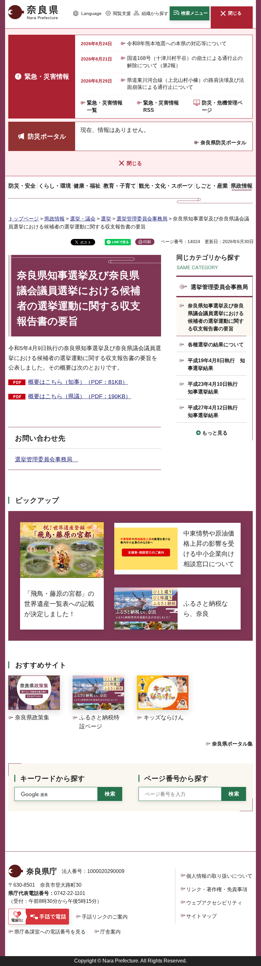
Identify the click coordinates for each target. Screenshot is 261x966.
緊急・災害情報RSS (161, 106)
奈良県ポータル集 (232, 743)
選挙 (106, 218)
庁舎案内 (110, 931)
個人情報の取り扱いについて (219, 876)
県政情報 (54, 218)
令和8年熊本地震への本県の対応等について (177, 43)
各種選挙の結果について (216, 344)
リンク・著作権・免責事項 (216, 889)
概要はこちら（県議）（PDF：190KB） (79, 396)
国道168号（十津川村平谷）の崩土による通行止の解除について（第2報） (185, 61)
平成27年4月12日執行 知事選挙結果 (215, 411)
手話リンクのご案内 (105, 916)
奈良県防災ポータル (223, 142)
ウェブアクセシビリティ (214, 902)
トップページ (23, 218)
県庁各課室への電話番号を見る (50, 931)
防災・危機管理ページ (222, 106)
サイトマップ (201, 916)
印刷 (147, 242)
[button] (87, 13)
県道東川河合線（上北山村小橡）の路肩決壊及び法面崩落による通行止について (185, 83)
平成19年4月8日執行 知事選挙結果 (216, 364)
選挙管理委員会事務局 (141, 218)
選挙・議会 (82, 218)
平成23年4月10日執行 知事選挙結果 (215, 387)
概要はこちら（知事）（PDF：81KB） (78, 382)
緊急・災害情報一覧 (105, 106)
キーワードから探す (52, 778)
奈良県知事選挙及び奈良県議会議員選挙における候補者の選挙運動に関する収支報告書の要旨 (216, 317)
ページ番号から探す (176, 778)
